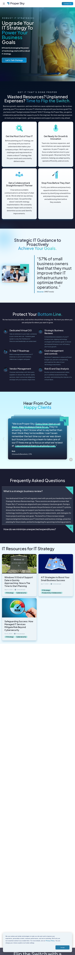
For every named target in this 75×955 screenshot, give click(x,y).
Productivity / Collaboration (51, 593)
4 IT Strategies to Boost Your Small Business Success (55, 579)
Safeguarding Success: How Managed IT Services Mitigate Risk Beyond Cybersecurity (18, 625)
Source (40, 292)
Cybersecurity (21, 593)
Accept (62, 947)
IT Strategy (9, 593)
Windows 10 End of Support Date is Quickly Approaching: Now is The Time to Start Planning (18, 581)
